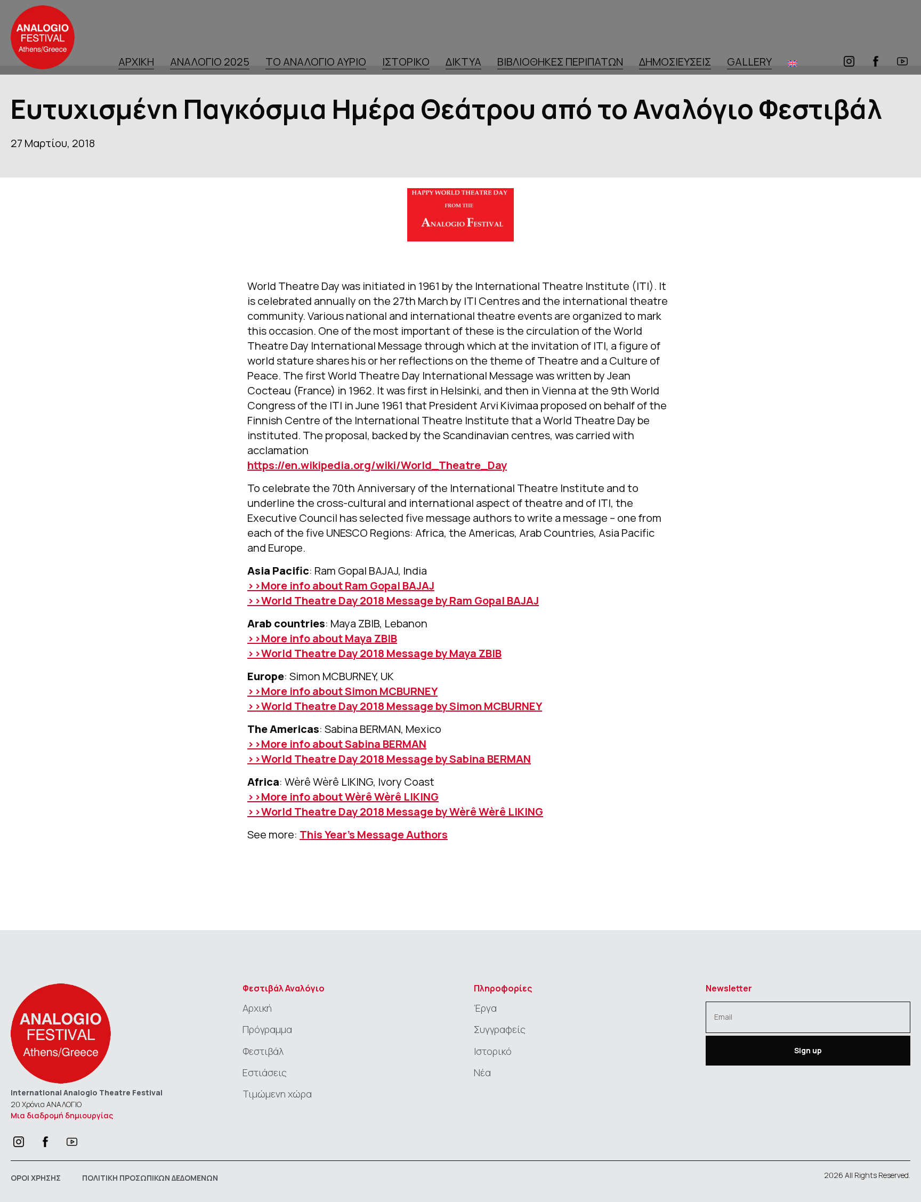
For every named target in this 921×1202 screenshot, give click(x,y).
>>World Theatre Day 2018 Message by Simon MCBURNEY (394, 706)
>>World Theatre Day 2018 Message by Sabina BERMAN (389, 759)
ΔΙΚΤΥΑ (463, 63)
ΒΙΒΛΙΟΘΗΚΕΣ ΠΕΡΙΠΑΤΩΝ (560, 63)
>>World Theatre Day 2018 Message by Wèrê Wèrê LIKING (395, 811)
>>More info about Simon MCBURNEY (342, 691)
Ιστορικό (493, 1051)
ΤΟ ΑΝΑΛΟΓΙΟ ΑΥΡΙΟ (315, 63)
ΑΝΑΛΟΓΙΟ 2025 (209, 63)
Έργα (485, 1008)
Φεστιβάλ (263, 1051)
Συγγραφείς (500, 1029)
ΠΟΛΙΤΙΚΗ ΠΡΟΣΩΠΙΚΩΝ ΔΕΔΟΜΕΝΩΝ (150, 1178)
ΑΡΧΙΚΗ (136, 63)
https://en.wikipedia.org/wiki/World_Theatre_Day (377, 465)
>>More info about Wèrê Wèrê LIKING (343, 796)
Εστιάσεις (265, 1072)
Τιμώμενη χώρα (277, 1093)
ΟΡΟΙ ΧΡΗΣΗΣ (36, 1178)
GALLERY (749, 63)
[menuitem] (792, 63)
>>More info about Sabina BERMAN (336, 744)
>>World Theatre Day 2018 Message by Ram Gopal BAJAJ (393, 600)
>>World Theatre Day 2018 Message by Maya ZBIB (374, 653)
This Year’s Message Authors (374, 834)
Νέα (482, 1072)
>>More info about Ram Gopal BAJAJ (340, 585)
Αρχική (257, 1008)
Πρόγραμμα (267, 1029)
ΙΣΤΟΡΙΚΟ (406, 63)
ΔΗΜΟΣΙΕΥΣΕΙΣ (675, 63)
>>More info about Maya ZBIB (322, 638)
